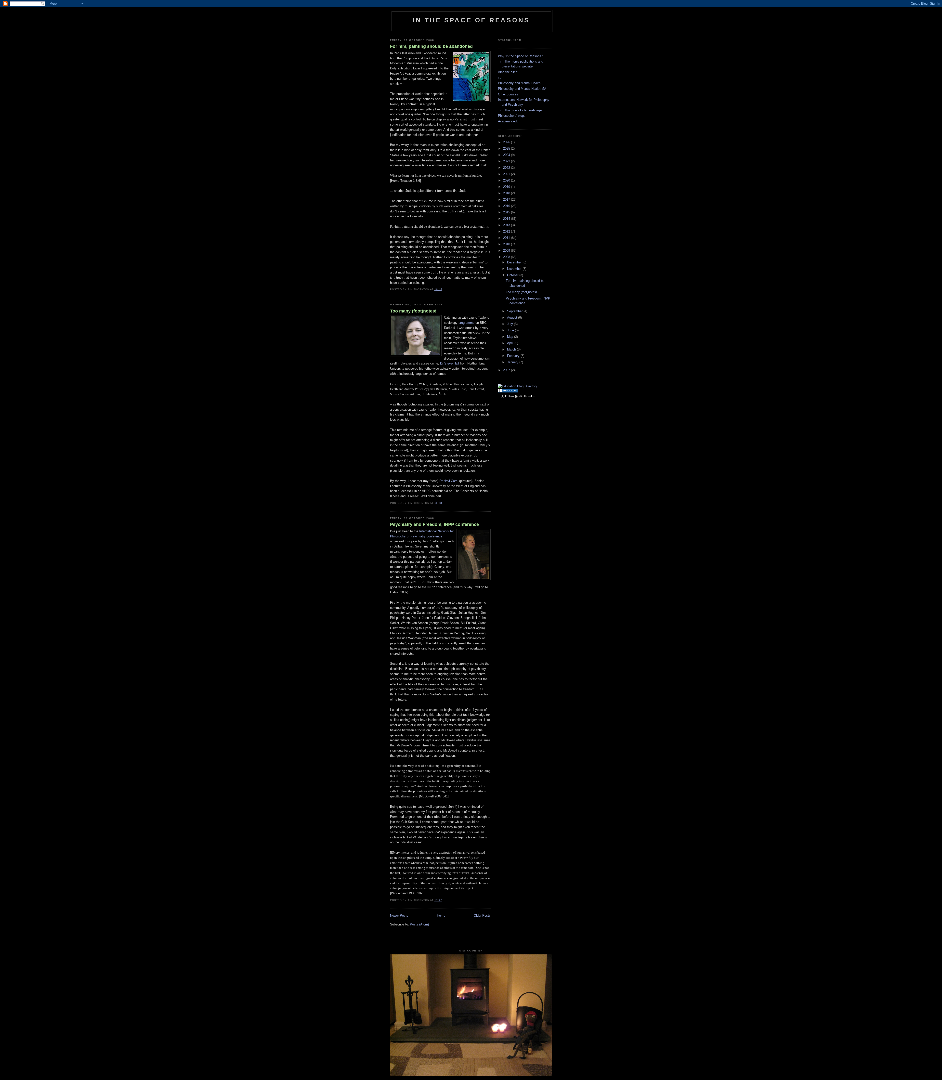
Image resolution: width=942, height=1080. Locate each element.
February (514, 356)
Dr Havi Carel (448, 481)
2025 (507, 148)
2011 (507, 238)
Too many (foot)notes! (413, 311)
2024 (507, 155)
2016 (507, 206)
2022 (507, 167)
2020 (507, 180)
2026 (507, 142)
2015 (507, 212)
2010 (507, 244)
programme (466, 323)
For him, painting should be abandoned (431, 46)
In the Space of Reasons (471, 20)
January (513, 362)
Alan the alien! (508, 72)
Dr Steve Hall (449, 363)
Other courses (508, 94)
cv (499, 77)
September (515, 311)
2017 (507, 199)
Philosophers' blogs (511, 115)
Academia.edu (508, 121)
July (510, 324)
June (511, 330)
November (515, 269)
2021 (507, 174)
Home (441, 915)
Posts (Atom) (419, 924)
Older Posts (482, 915)
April (510, 343)
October (513, 275)
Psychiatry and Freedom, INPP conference (434, 524)
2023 (507, 161)
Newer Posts (399, 915)
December (515, 262)
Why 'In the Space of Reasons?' (520, 56)
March (512, 349)
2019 (507, 187)
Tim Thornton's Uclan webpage (520, 110)
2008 (507, 257)
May (510, 336)
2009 (507, 250)
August (512, 317)
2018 (507, 193)
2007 (507, 370)
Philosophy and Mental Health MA (522, 89)
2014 (507, 219)
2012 (507, 231)
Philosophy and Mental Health (519, 83)
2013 (507, 225)
